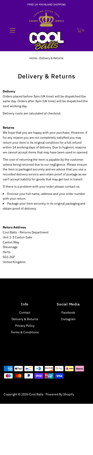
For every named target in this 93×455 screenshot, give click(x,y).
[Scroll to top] (83, 445)
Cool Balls (36, 394)
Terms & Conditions (25, 332)
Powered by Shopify (60, 394)
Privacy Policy (25, 326)
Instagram (68, 319)
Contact (24, 312)
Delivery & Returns (25, 319)
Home (33, 58)
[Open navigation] (12, 30)
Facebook (68, 312)
